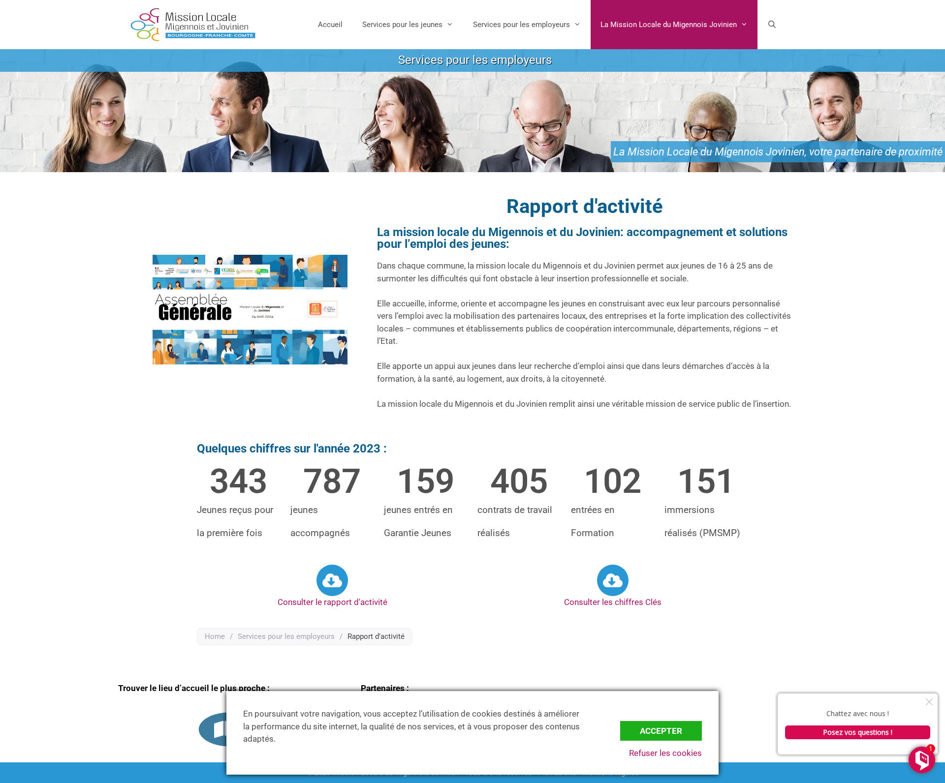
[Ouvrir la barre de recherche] (772, 24)
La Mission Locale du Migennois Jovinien (668, 24)
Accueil (330, 24)
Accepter (661, 731)
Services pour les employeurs (521, 24)
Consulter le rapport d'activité (332, 602)
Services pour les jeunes (402, 24)
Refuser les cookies (665, 753)
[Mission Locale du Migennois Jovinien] (193, 24)
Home (215, 636)
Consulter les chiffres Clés (613, 602)
